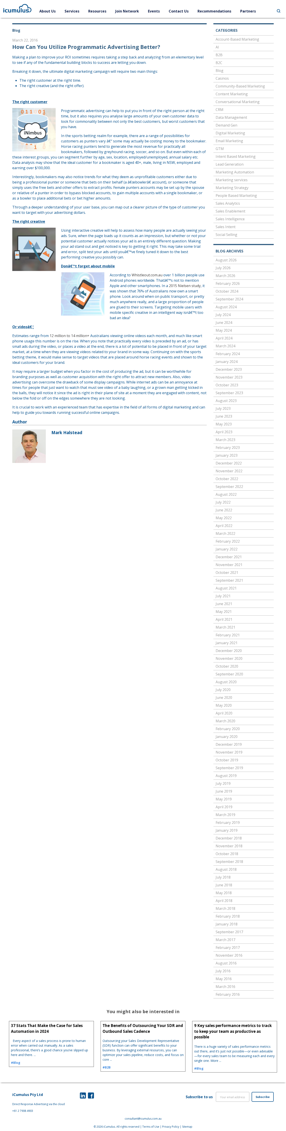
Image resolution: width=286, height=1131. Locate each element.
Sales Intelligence (230, 219)
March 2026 (225, 275)
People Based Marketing (236, 195)
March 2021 (225, 627)
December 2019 (229, 744)
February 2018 (228, 916)
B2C (219, 62)
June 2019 (224, 791)
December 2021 (229, 556)
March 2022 (225, 533)
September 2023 (229, 392)
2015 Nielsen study (185, 285)
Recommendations (214, 11)
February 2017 (228, 947)
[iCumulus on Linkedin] (82, 1095)
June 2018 (224, 885)
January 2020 (227, 736)
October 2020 (227, 666)
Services (72, 11)
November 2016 (229, 955)
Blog (219, 70)
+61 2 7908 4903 (22, 1111)
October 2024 (227, 291)
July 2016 (223, 971)
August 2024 (226, 306)
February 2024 (228, 353)
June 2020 (224, 697)
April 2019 (224, 806)
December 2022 (229, 463)
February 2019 (228, 822)
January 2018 (227, 924)
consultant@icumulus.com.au (143, 1119)
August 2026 (226, 260)
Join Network (127, 11)
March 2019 (225, 814)
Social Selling (226, 234)
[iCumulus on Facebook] (91, 1095)
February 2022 (228, 541)
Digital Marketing (230, 133)
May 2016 (224, 978)
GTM (220, 148)
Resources (97, 11)
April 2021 (224, 619)
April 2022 (224, 525)
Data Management (231, 117)
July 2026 (223, 267)
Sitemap (187, 1127)
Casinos (222, 78)
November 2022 (229, 471)
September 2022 (229, 486)
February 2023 (228, 447)
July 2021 (223, 596)
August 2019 (226, 775)
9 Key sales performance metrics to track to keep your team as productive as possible (233, 1031)
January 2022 (227, 549)
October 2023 (227, 385)
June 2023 (224, 416)
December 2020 (229, 650)
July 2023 (223, 408)
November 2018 (229, 846)
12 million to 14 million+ (69, 335)
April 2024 (224, 338)
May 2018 (224, 892)
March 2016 (225, 986)
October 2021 (227, 572)
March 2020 (225, 721)
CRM (219, 109)
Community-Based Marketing (240, 86)
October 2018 (227, 853)
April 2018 (224, 900)
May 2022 (224, 517)
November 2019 (229, 752)
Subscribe (263, 1097)
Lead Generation (230, 164)
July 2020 (223, 689)
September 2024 (229, 299)
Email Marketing (229, 140)
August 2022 (226, 494)
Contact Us (179, 11)
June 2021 (224, 603)
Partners (248, 11)
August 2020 (226, 681)
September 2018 (229, 861)
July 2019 (223, 783)
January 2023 (227, 455)
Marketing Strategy (232, 187)
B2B (219, 54)
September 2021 (229, 580)
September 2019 (229, 767)
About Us (47, 11)
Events (154, 11)
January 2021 (227, 642)
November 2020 (229, 658)
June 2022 (224, 510)
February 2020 (228, 728)
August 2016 (226, 963)
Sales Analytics (228, 203)
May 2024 (224, 330)
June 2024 (224, 322)
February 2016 (228, 994)
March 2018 (225, 908)
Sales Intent (226, 226)
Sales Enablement (230, 211)
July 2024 (223, 314)
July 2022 (223, 502)
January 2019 (227, 830)
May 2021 (224, 611)
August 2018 (226, 869)
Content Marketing (232, 94)
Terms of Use (150, 1127)
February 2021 (228, 635)
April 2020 (224, 713)
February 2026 (228, 283)
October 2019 (227, 760)
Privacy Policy (170, 1127)
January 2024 (227, 361)
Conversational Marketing (238, 101)
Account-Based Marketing (237, 39)
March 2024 (225, 346)
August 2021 (226, 588)
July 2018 (223, 877)
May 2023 (224, 424)
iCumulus (109, 1127)
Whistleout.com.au (147, 275)
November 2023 (229, 377)
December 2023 (229, 369)
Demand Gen (226, 125)
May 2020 (224, 705)
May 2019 (224, 799)
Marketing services (232, 179)
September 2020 (229, 674)
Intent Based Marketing (236, 156)
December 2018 (229, 838)
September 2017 (229, 931)
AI (217, 47)
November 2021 (229, 564)
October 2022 (227, 478)
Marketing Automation (235, 172)
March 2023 (225, 439)
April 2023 (224, 431)
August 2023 (226, 400)
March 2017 (225, 939)
